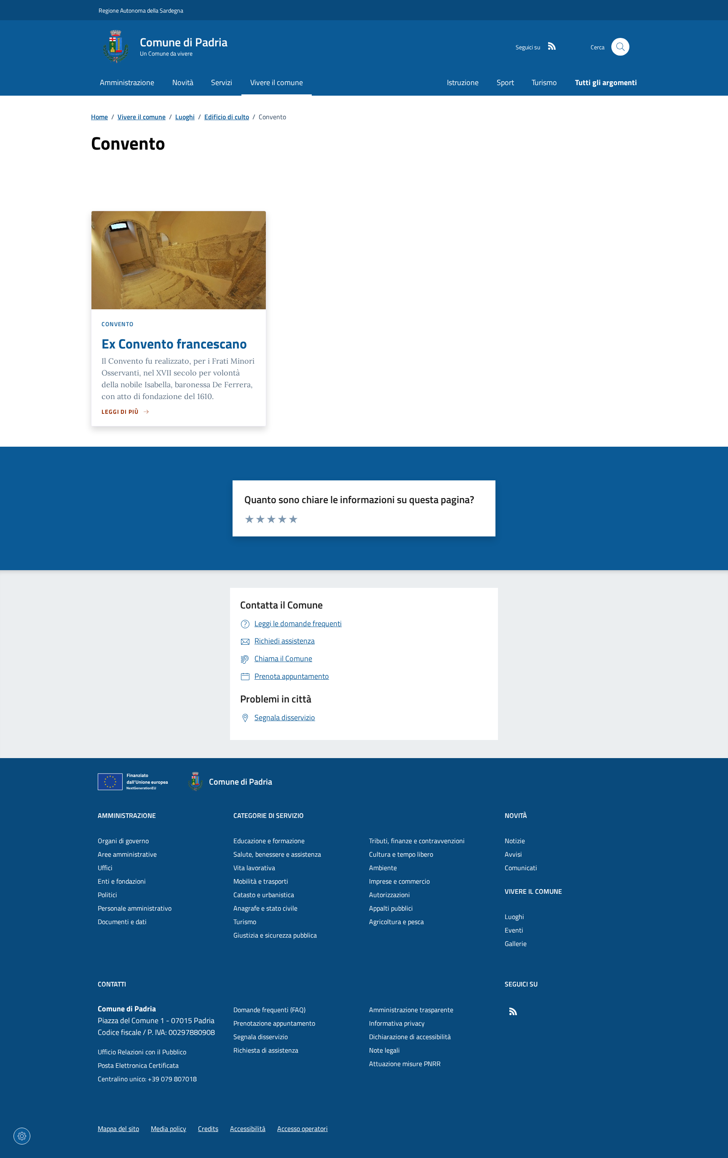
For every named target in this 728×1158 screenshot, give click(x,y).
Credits (208, 1128)
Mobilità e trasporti (260, 881)
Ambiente (383, 868)
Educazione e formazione (269, 841)
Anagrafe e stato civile (265, 908)
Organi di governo (123, 841)
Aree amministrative (127, 854)
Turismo (544, 82)
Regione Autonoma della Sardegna (141, 10)
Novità (516, 815)
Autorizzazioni (389, 895)
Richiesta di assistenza (265, 1050)
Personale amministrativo (134, 908)
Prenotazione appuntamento (274, 1023)
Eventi (514, 930)
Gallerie (516, 943)
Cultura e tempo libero (401, 854)
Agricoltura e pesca (396, 922)
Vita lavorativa (254, 868)
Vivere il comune (142, 117)
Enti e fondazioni (122, 881)
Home (99, 117)
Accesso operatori (302, 1128)
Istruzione (463, 82)
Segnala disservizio (260, 1037)
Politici (107, 895)
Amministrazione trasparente (411, 1010)
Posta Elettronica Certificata (138, 1065)
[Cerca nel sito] (620, 47)
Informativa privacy (397, 1023)
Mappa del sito (118, 1128)
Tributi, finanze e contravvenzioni (417, 841)
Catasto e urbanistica (263, 895)
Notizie (515, 841)
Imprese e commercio (399, 881)
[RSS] (548, 47)
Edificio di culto (226, 117)
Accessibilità (247, 1128)
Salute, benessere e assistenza (277, 854)
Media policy (168, 1128)
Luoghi (185, 117)
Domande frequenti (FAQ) (269, 1010)
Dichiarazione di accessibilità (410, 1037)
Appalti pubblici (391, 908)
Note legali (384, 1050)
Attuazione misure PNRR (405, 1064)
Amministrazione (127, 815)
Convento (118, 323)
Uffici (105, 868)
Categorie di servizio (268, 815)
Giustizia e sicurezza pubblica (275, 935)
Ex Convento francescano (174, 343)
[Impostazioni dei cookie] (21, 1136)
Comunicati (521, 868)
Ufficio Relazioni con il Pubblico (142, 1052)
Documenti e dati (122, 922)
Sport (505, 82)
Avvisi (513, 854)
